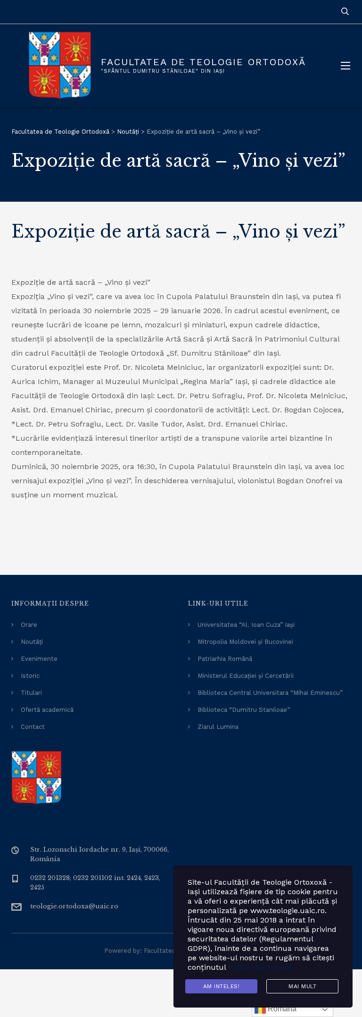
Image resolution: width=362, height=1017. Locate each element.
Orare (29, 624)
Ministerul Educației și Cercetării (245, 675)
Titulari (31, 692)
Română (281, 1009)
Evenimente (39, 658)
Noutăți (32, 641)
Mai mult (302, 986)
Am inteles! (221, 986)
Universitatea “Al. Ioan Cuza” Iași (246, 624)
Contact (33, 726)
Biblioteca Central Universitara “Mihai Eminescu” (270, 692)
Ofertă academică (47, 709)
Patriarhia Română (224, 658)
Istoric (30, 675)
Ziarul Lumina (218, 726)
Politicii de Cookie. (261, 967)
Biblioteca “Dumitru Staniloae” (243, 709)
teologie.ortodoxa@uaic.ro (74, 906)
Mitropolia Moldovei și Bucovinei (245, 641)
